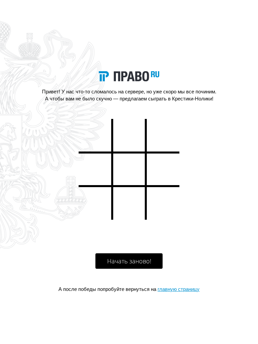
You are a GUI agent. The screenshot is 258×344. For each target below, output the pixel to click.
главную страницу (179, 289)
